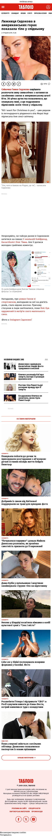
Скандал (15, 13)
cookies (22, 832)
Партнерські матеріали (20, 812)
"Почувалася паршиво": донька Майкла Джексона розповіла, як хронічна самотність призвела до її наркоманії (23, 543)
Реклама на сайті (19, 808)
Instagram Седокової (20, 319)
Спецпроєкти (34, 808)
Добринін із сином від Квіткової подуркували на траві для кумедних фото (24, 502)
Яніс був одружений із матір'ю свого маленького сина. (25, 311)
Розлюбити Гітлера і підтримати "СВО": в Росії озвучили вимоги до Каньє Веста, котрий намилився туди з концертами (24, 704)
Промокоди (37, 812)
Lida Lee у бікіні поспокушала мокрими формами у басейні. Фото (23, 663)
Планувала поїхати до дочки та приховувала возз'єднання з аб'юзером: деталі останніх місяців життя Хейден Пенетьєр (23, 460)
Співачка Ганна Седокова (15, 89)
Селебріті (5, 13)
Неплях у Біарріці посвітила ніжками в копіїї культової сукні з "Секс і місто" (25, 624)
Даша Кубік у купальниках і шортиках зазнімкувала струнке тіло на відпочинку (24, 584)
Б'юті (30, 13)
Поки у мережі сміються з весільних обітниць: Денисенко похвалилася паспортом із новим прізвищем (21, 746)
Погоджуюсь (5, 835)
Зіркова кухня (40, 13)
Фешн (23, 13)
